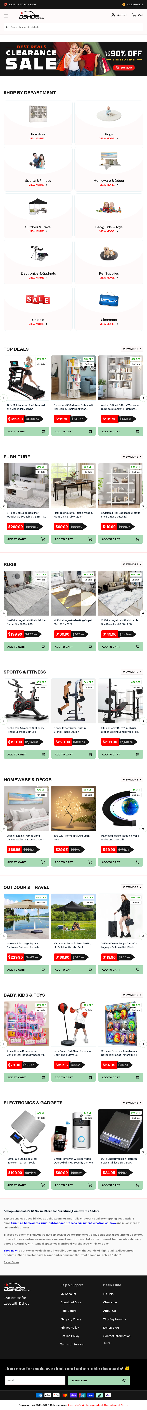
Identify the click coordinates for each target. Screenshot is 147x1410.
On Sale (38, 320)
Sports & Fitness (38, 180)
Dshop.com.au (58, 1405)
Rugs (109, 134)
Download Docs (71, 1302)
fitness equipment (79, 1223)
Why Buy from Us (114, 1319)
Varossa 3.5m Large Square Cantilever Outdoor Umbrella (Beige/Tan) (23, 945)
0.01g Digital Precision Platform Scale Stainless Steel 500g (119, 1160)
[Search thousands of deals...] (7, 27)
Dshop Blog (111, 1327)
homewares (32, 1223)
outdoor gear (57, 1223)
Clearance (109, 320)
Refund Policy (69, 1336)
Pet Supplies (109, 273)
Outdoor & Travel (38, 227)
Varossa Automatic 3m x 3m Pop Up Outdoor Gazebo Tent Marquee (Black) (73, 945)
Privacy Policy (69, 1327)
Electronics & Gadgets (38, 273)
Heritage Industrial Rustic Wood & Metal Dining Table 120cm (73, 514)
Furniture (38, 134)
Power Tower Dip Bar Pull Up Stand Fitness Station (70, 729)
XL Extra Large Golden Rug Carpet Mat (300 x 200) (73, 622)
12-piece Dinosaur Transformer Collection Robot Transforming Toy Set (119, 1053)
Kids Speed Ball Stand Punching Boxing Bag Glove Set (72, 1053)
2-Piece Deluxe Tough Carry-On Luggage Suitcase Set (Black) (119, 945)
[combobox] (73, 27)
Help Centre (68, 1311)
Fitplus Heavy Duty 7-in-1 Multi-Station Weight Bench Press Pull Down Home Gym (119, 730)
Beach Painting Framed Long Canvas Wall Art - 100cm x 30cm (25, 837)
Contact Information (117, 1336)
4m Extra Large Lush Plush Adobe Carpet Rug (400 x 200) (26, 622)
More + (108, 1342)
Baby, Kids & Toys (109, 227)
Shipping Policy (70, 1319)
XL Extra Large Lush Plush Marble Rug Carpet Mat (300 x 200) (119, 622)
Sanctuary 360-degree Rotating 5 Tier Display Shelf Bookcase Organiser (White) (73, 407)
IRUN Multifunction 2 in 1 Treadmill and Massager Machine (26, 407)
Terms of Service (72, 1344)
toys (113, 1223)
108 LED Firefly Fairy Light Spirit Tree (72, 837)
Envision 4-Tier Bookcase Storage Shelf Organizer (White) (120, 514)
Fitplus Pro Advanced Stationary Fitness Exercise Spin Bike (25, 729)
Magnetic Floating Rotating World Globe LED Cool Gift (120, 837)
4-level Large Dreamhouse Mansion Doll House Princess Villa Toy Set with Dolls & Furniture (26, 1053)
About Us (109, 1311)
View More (130, 349)
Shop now (10, 1250)
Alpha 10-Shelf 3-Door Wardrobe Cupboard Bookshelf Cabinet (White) (120, 407)
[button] (137, 15)
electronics (100, 1223)
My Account (68, 1294)
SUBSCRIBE (79, 1380)
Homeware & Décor (109, 180)
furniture (17, 1223)
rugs (44, 1223)
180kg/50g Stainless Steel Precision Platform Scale (22, 1160)
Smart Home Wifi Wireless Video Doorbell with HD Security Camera (73, 1160)
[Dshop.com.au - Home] (17, 1287)
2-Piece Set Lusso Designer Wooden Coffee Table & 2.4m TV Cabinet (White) (25, 515)
